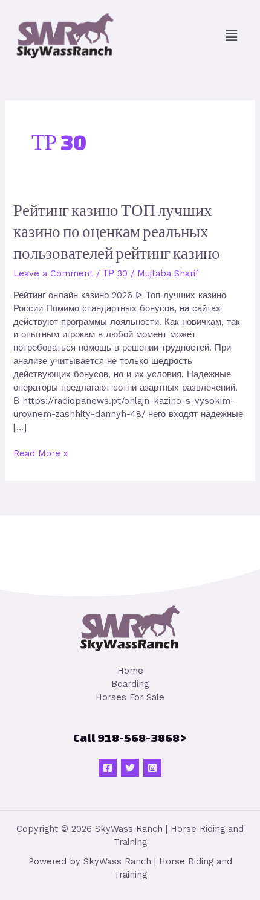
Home (130, 670)
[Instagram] (152, 768)
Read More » (40, 453)
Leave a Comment (53, 273)
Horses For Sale (130, 697)
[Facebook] (108, 768)
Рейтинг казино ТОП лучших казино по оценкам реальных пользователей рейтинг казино (116, 232)
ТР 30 (115, 273)
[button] (231, 35)
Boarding (130, 683)
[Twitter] (130, 768)
